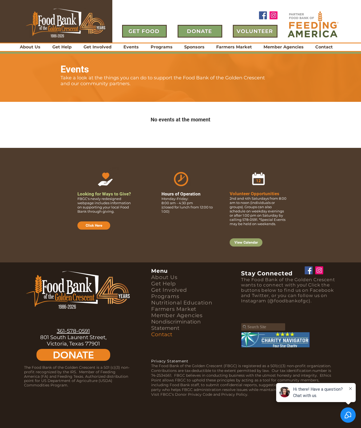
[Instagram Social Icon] (273, 15)
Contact (161, 334)
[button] (131, 47)
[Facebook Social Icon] (263, 15)
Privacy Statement (169, 361)
